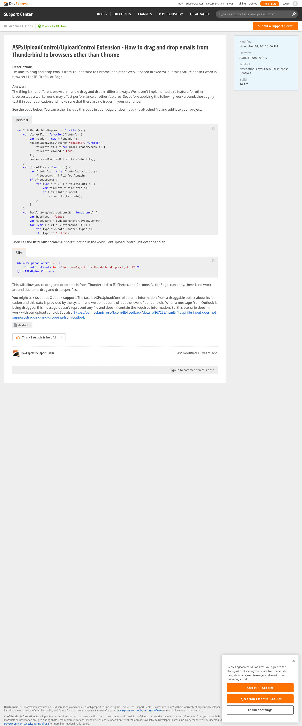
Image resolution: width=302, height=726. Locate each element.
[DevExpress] (16, 4)
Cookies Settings (260, 710)
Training (241, 3)
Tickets (102, 14)
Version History (171, 14)
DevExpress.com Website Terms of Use (139, 710)
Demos (253, 3)
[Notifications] (295, 3)
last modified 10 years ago (196, 353)
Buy (180, 3)
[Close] (293, 660)
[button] (213, 128)
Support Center (194, 3)
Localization (200, 14)
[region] (260, 689)
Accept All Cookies (260, 688)
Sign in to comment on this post (192, 370)
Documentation (215, 3)
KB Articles (122, 14)
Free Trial (269, 4)
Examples (145, 14)
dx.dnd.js (24, 325)
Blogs (230, 3)
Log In (285, 3)
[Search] (293, 14)
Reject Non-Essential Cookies (260, 699)
